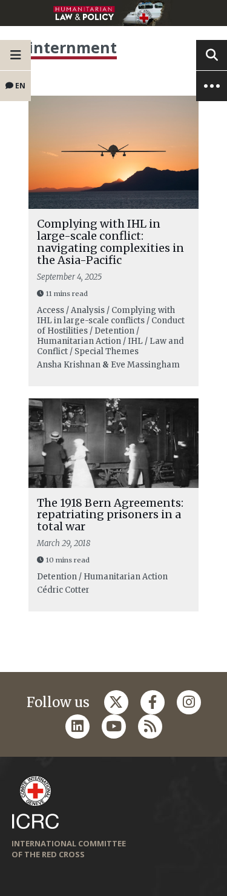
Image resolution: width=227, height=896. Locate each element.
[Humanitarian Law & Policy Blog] (113, 13)
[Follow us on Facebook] (152, 702)
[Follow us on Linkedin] (77, 726)
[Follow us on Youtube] (114, 726)
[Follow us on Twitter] (116, 702)
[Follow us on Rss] (150, 726)
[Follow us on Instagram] (189, 702)
